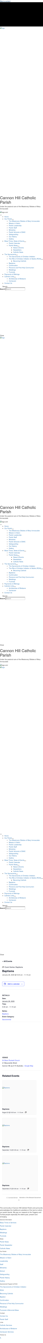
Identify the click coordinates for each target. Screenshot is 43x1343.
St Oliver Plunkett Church (11, 1060)
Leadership (4, 1261)
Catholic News (5, 1248)
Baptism (3, 1297)
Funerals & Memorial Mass (9, 1310)
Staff (1, 1264)
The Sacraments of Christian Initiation (13, 1287)
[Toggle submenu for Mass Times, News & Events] (25, 241)
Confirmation (4, 1300)
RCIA (2, 1290)
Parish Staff (4, 1319)
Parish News (4, 1242)
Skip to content (5, 1)
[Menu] (1, 524)
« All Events (7, 961)
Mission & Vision (5, 1258)
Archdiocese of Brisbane (8, 1328)
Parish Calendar (5, 1226)
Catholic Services (6, 1325)
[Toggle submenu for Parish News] (18, 555)
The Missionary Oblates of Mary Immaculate (15, 1254)
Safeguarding (4, 1274)
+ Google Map (28, 1066)
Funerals (3, 1236)
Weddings (3, 1232)
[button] (0, 1338)
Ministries (3, 1268)
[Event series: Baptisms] (25, 1112)
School (2, 1271)
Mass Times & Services (8, 1222)
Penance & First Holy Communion (12, 1303)
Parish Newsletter (6, 1245)
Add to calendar (14, 984)
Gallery (2, 1281)
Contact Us (4, 1316)
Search (2, 289)
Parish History (5, 1278)
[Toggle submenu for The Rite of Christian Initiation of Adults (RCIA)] (42, 259)
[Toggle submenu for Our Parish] (13, 219)
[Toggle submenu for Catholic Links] (15, 586)
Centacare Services (7, 1332)
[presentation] (19, 1093)
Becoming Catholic (6, 1293)
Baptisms (5, 1014)
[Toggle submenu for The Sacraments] (17, 564)
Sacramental (6, 1019)
